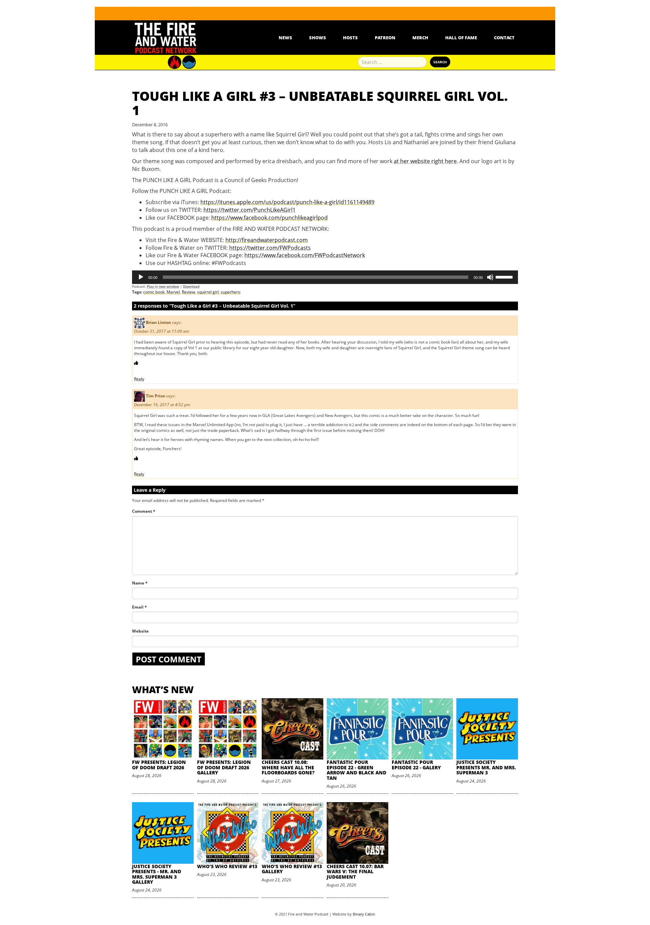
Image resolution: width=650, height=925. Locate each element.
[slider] (505, 276)
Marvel (173, 292)
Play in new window (163, 286)
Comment (143, 511)
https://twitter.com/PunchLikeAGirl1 (249, 210)
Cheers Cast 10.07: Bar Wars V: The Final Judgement (355, 871)
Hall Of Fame (461, 38)
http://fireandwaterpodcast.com (266, 240)
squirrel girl (208, 292)
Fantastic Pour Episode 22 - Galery (416, 764)
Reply (139, 379)
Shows (317, 38)
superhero (230, 292)
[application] (325, 277)
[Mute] (490, 277)
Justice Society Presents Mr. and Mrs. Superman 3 (486, 767)
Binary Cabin (364, 914)
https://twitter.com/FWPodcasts (270, 247)
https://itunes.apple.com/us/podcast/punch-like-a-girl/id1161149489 (287, 202)
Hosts (350, 38)
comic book (154, 292)
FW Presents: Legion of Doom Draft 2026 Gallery (224, 767)
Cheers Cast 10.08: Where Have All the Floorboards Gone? (288, 767)
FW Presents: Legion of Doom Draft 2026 (159, 764)
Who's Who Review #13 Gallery (292, 869)
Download (191, 286)
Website (140, 631)
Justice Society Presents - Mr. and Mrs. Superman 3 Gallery (156, 874)
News (285, 38)
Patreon (385, 38)
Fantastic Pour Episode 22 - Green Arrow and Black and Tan (356, 770)
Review (188, 292)
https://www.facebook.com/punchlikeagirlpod (269, 217)
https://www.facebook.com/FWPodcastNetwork (304, 255)
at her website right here (425, 161)
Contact (504, 38)
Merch (420, 38)
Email (139, 607)
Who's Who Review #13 (227, 866)
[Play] (140, 277)
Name (140, 583)
